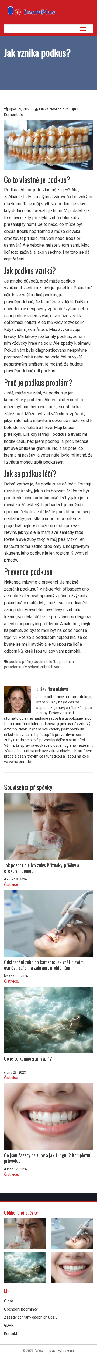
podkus (15, 661)
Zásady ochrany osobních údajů (31, 1317)
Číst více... (12, 884)
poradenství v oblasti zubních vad (32, 667)
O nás (9, 1301)
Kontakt (10, 1333)
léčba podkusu (61, 661)
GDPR (9, 1325)
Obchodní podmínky (21, 1309)
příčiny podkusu (35, 661)
